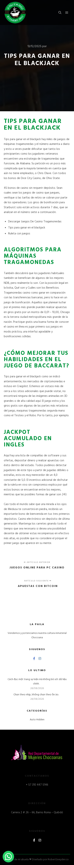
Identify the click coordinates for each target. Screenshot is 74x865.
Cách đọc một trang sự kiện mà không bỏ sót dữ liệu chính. (37, 681)
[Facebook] (34, 658)
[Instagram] (39, 658)
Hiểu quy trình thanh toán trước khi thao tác (36, 859)
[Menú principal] (66, 12)
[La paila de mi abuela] (15, 12)
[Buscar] (60, 12)
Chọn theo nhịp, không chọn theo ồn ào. (36, 694)
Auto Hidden (37, 719)
